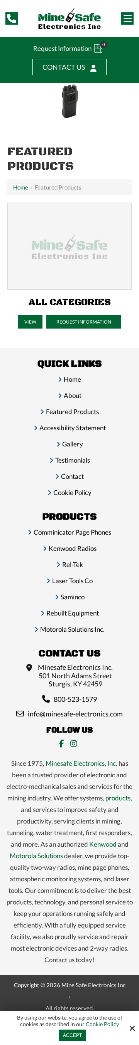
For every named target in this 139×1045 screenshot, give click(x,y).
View (30, 322)
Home (20, 187)
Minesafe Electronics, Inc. (81, 763)
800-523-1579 (75, 699)
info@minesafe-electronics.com (75, 714)
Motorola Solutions (36, 856)
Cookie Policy (102, 1024)
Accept (72, 1035)
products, (118, 798)
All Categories (70, 302)
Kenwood (103, 844)
